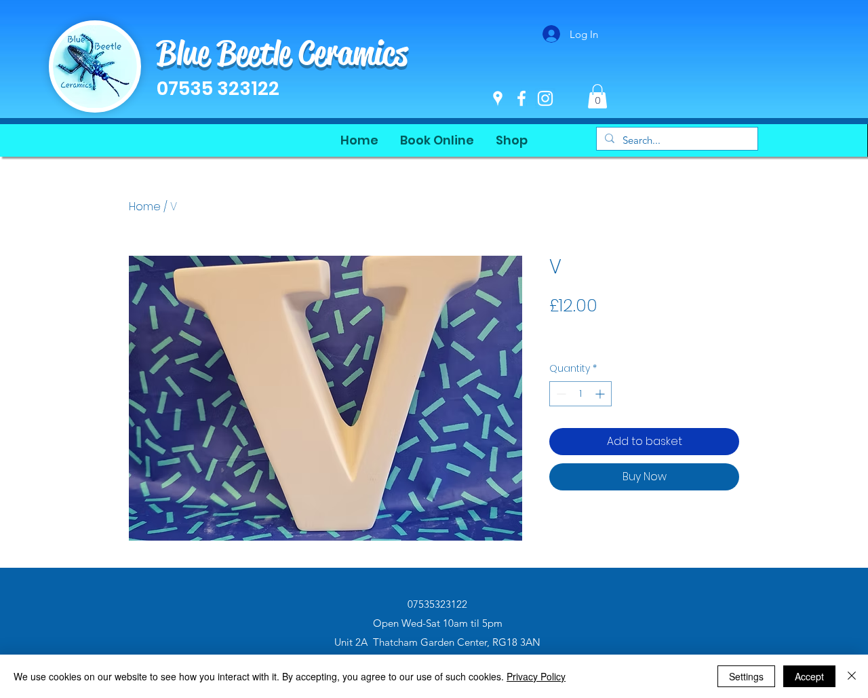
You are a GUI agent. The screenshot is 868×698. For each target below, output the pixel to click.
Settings (746, 676)
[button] (597, 96)
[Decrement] (559, 394)
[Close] (852, 676)
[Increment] (601, 394)
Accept (809, 676)
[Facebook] (521, 98)
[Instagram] (545, 98)
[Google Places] (498, 98)
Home (145, 206)
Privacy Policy (536, 676)
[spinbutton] (580, 394)
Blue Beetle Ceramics (282, 53)
